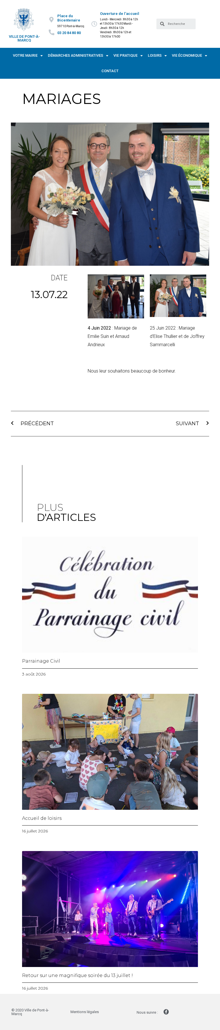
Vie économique (187, 55)
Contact (110, 71)
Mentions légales (84, 1012)
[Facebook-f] (166, 1011)
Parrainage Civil (41, 661)
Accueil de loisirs (42, 818)
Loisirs (155, 55)
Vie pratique (125, 55)
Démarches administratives (75, 55)
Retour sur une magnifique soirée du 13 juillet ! (77, 975)
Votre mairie (25, 55)
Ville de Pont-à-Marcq (24, 38)
